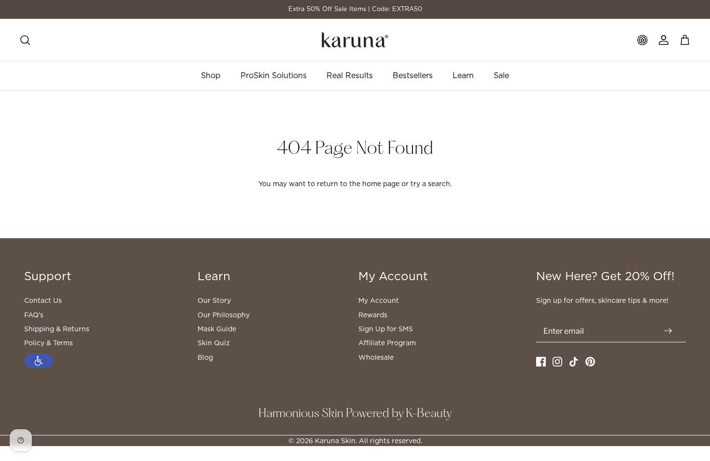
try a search (430, 184)
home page (380, 184)
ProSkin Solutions (274, 75)
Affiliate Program (387, 343)
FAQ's (33, 315)
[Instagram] (557, 361)
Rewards (372, 315)
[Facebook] (541, 361)
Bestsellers (413, 75)
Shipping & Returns (56, 329)
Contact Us (43, 300)
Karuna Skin (335, 441)
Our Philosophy (224, 315)
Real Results (350, 75)
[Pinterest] (590, 361)
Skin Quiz (214, 343)
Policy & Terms (48, 343)
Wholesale (376, 357)
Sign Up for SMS (385, 329)
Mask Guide (217, 329)
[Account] (663, 40)
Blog (205, 357)
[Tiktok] (574, 361)
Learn (463, 75)
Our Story (214, 300)
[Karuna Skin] (355, 40)
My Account (378, 300)
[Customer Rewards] (642, 40)
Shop (211, 75)
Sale (501, 75)
